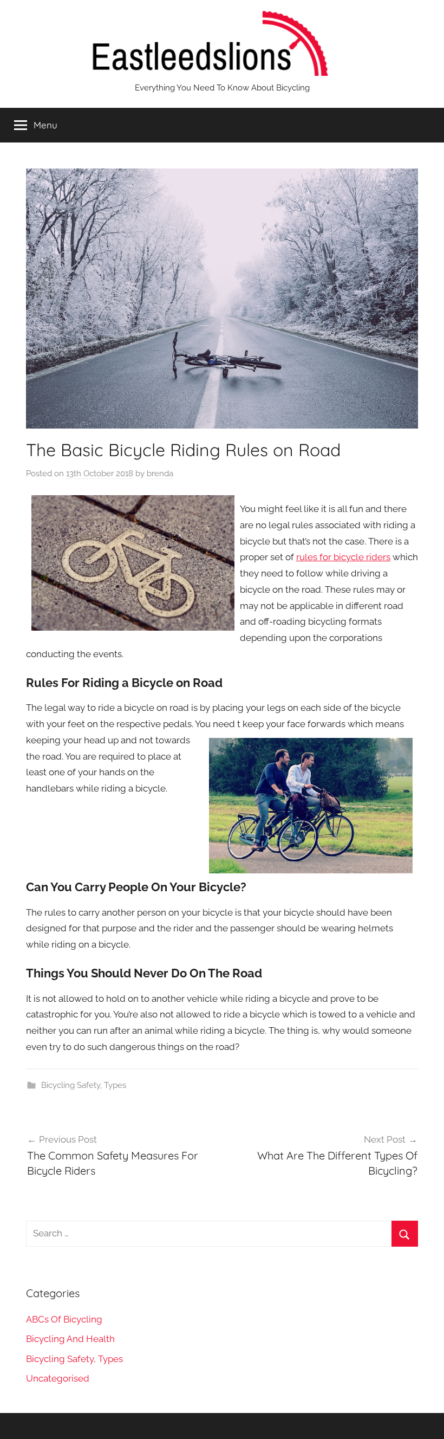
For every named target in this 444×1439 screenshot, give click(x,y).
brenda (160, 473)
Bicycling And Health (70, 1338)
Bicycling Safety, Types (83, 1085)
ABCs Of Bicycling (64, 1319)
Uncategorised (57, 1378)
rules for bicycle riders (343, 557)
